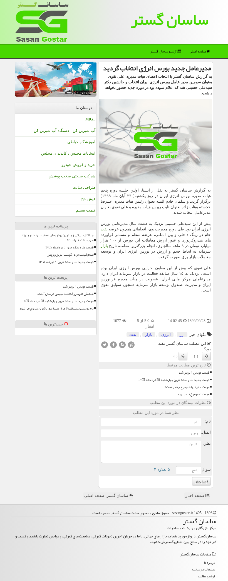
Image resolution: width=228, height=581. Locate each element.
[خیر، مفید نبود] (183, 356)
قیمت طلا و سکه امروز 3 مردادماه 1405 (69, 247)
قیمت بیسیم (85, 210)
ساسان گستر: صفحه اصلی (106, 496)
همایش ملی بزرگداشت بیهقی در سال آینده (65, 294)
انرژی (166, 335)
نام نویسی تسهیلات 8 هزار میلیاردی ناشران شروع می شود (56, 308)
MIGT (90, 119)
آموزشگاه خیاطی (81, 142)
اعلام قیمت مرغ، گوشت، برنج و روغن (70, 254)
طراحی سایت (84, 187)
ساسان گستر (170, 19)
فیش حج (88, 199)
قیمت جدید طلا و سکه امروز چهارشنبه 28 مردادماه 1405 (173, 380)
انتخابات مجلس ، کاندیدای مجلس (68, 153)
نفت (104, 229)
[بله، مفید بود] (206, 356)
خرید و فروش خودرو (78, 165)
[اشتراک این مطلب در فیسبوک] (113, 344)
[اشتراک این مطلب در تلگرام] (131, 344)
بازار (104, 246)
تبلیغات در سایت (203, 569)
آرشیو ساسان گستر (163, 51)
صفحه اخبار (195, 496)
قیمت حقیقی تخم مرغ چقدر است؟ (187, 387)
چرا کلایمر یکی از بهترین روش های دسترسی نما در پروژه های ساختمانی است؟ (57, 237)
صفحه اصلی (198, 51)
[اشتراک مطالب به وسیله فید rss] (122, 344)
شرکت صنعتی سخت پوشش (72, 176)
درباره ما (209, 563)
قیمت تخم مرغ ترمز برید (193, 394)
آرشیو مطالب (206, 576)
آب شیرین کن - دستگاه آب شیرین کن (64, 131)
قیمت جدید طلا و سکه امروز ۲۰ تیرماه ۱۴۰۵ (66, 262)
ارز (182, 335)
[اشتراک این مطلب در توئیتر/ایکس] (104, 344)
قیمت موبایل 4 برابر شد (194, 372)
